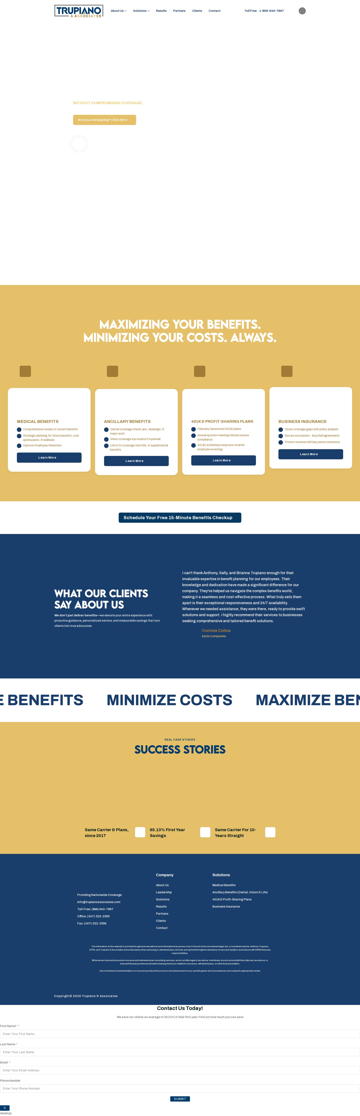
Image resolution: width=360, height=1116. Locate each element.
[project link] (140, 832)
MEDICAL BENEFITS (37, 422)
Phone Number (10, 1080)
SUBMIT (180, 1098)
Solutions (140, 10)
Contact (214, 10)
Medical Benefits (224, 885)
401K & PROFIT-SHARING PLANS (222, 422)
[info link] (25, 371)
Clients (197, 10)
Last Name (7, 1044)
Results (161, 10)
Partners (179, 10)
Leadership (164, 892)
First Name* (8, 1026)
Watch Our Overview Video (118, 143)
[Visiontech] (291, 996)
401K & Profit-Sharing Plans (232, 899)
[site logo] (78, 11)
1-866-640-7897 (271, 10)
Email (4, 1062)
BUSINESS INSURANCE (302, 422)
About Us (117, 10)
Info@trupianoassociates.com (98, 902)
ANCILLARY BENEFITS (127, 422)
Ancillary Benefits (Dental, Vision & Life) (240, 892)
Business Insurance (226, 906)
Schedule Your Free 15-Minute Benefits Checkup (178, 517)
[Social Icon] (302, 10)
